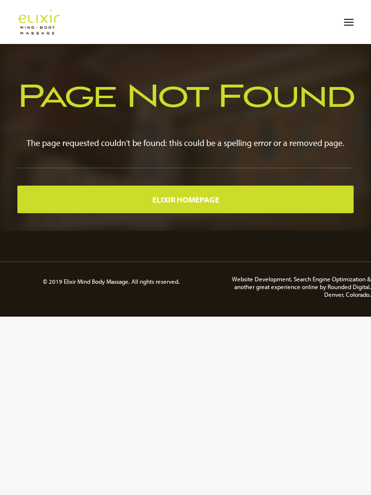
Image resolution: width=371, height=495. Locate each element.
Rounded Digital (349, 287)
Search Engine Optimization (330, 279)
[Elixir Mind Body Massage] (39, 22)
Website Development (261, 279)
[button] (349, 22)
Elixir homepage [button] (185, 199)
